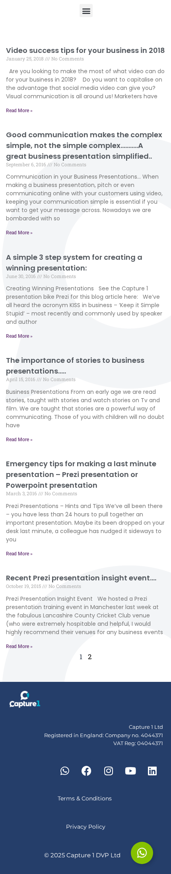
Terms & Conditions (85, 798)
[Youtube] (130, 771)
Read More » (19, 110)
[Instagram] (109, 771)
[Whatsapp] (65, 771)
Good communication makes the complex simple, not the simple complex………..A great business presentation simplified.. (84, 145)
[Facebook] (87, 771)
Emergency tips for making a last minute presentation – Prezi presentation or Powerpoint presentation (81, 474)
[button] (86, 10)
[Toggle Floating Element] (142, 853)
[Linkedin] (152, 771)
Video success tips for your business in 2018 (85, 50)
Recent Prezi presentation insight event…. (81, 578)
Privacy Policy (85, 826)
